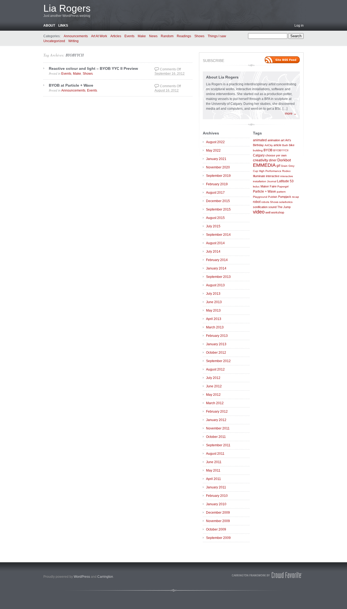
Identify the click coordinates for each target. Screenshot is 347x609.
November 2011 (218, 428)
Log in (299, 25)
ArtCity (269, 145)
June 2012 (214, 386)
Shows (199, 36)
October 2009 (216, 529)
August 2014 (215, 243)
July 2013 (213, 294)
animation (274, 140)
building (258, 150)
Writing (73, 41)
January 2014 (216, 268)
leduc (256, 186)
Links (63, 25)
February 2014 (217, 260)
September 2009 (218, 538)
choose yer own (276, 155)
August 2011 (215, 454)
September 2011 (218, 445)
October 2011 (216, 437)
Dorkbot (284, 160)
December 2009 (218, 512)
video (259, 212)
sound (272, 207)
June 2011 (213, 462)
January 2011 (216, 487)
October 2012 (216, 352)
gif (278, 166)
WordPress (82, 577)
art (282, 140)
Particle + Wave (264, 191)
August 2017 (215, 192)
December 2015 (218, 201)
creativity (260, 160)
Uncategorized (54, 41)
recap (295, 196)
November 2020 (218, 167)
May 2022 (213, 150)
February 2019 (217, 184)
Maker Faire (269, 186)
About (49, 25)
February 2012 (217, 411)
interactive (272, 176)
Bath (285, 145)
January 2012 (216, 420)
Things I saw (217, 36)
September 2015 (218, 209)
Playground (260, 196)
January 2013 (216, 344)
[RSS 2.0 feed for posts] (282, 59)
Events (129, 36)
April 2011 (213, 479)
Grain (284, 165)
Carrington (105, 577)
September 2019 (218, 176)
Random (167, 36)
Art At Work (99, 36)
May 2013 (213, 310)
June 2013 (214, 302)
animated (260, 140)
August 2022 (215, 142)
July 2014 (213, 251)
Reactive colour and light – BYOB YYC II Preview (93, 68)
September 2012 (218, 361)
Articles (115, 36)
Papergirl (282, 186)
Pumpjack (284, 196)
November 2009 (218, 521)
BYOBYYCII (75, 55)
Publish (272, 196)
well (267, 212)
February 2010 (217, 496)
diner (273, 160)
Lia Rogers (67, 8)
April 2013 (213, 319)
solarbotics (286, 201)
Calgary (259, 155)
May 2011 (213, 470)
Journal (271, 181)
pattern (281, 191)
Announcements (76, 36)
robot (257, 202)
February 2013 (217, 336)
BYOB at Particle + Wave (71, 85)
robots (265, 201)
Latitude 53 (285, 181)
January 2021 (216, 159)
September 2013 (218, 277)
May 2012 (213, 395)
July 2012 (213, 378)
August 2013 (215, 285)
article (277, 145)
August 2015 (215, 218)
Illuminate (259, 176)
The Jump (284, 207)
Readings (184, 36)
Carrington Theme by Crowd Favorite (267, 575)
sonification (260, 207)
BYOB (268, 150)
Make (142, 36)
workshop (277, 212)
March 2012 (215, 403)
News (153, 36)
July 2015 (213, 226)
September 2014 (218, 235)
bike (291, 145)
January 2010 (216, 504)
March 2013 (215, 327)
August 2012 (215, 369)
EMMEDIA (264, 165)
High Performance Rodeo (275, 170)
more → (291, 113)
